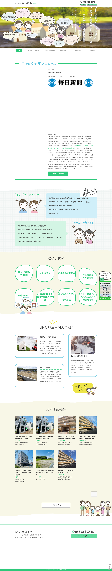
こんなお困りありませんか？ (32, 50)
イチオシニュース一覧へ (58, 173)
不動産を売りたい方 (65, 50)
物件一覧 (92, 50)
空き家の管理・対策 (50, 50)
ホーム (19, 50)
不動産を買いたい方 (80, 50)
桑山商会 (23, 531)
